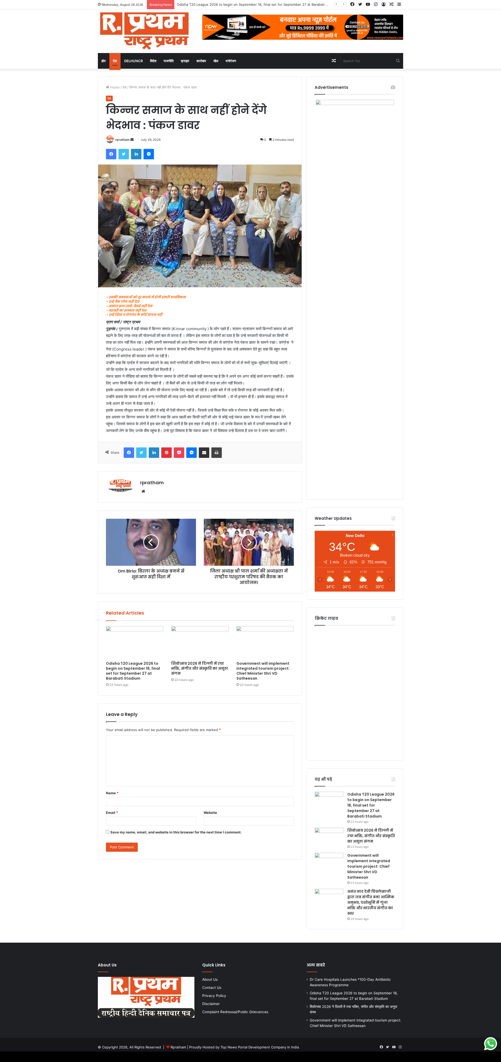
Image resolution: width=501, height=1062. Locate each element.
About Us (210, 979)
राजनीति (169, 61)
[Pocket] (179, 452)
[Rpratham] (146, 31)
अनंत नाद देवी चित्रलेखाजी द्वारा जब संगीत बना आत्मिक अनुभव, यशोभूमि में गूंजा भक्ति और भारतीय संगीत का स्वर (370, 902)
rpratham (122, 140)
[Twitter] (123, 154)
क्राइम (185, 61)
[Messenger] (149, 154)
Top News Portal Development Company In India (259, 1047)
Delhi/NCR (133, 61)
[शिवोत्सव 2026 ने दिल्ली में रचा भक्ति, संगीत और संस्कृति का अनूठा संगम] (200, 642)
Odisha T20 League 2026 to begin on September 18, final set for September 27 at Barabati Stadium (133, 671)
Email (112, 812)
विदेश (153, 61)
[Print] (216, 452)
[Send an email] (132, 140)
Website (210, 812)
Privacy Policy (214, 996)
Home (114, 87)
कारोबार (201, 61)
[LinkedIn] (136, 154)
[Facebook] (111, 154)
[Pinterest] (166, 452)
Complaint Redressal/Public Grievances (235, 1012)
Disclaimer (211, 1004)
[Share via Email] (204, 452)
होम (104, 61)
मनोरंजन (231, 61)
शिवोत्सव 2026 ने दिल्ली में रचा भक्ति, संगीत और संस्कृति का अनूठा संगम (199, 668)
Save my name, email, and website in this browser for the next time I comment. (176, 832)
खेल (215, 61)
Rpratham (178, 1047)
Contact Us (211, 987)
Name (112, 793)
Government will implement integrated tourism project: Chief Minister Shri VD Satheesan (263, 671)
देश (115, 61)
